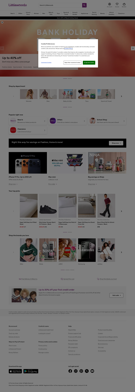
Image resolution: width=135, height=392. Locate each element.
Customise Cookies (46, 62)
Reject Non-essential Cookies (73, 62)
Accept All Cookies (89, 62)
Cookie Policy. (68, 48)
